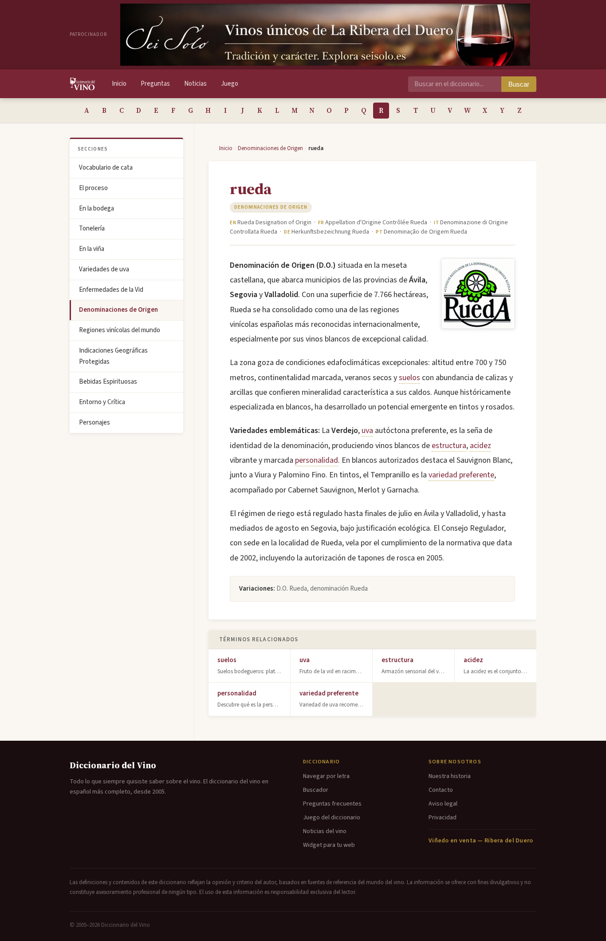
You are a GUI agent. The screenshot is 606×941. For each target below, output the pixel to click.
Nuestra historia (450, 776)
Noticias (195, 83)
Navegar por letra (326, 776)
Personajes (94, 422)
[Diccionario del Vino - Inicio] (82, 84)
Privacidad (442, 817)
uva (367, 430)
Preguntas (155, 83)
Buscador (315, 790)
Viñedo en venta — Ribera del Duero (481, 840)
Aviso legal (443, 803)
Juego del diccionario (331, 817)
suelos (409, 377)
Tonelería (92, 228)
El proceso (93, 188)
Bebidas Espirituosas (108, 381)
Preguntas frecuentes (332, 803)
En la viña (91, 249)
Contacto (441, 790)
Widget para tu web (329, 845)
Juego (229, 83)
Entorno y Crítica (102, 402)
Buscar (518, 84)
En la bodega (96, 208)
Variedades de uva (104, 269)
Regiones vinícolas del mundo (119, 330)
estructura (449, 445)
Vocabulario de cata (106, 167)
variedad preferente (461, 474)
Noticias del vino (324, 831)
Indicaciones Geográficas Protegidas (113, 356)
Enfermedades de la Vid (111, 289)
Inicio (119, 83)
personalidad (316, 460)
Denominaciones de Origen (118, 309)
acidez (480, 445)
